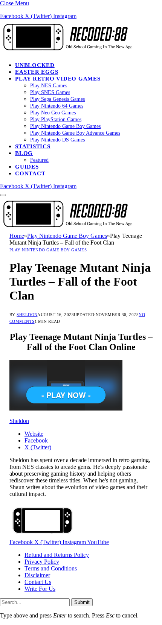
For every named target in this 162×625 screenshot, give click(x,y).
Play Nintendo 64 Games (56, 106)
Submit (82, 602)
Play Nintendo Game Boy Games (65, 126)
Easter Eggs (36, 72)
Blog (24, 153)
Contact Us (37, 582)
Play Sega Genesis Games (57, 99)
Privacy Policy (41, 561)
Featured (39, 160)
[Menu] (3, 195)
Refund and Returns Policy (56, 555)
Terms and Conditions (50, 568)
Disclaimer (37, 575)
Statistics (32, 146)
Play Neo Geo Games (53, 113)
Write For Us (39, 588)
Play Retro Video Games (58, 79)
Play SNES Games (50, 92)
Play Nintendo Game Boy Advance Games (75, 133)
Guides (27, 167)
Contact (30, 173)
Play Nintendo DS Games (57, 140)
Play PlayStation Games (55, 119)
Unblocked (35, 65)
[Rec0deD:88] (66, 52)
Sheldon (27, 314)
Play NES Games (48, 85)
